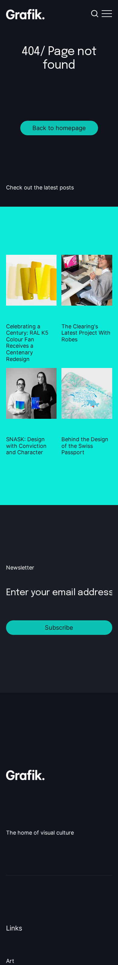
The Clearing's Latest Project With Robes (85, 333)
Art (10, 960)
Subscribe (59, 627)
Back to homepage (59, 128)
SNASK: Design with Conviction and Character (26, 445)
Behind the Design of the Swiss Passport (84, 445)
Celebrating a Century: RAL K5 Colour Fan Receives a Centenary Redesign (27, 342)
